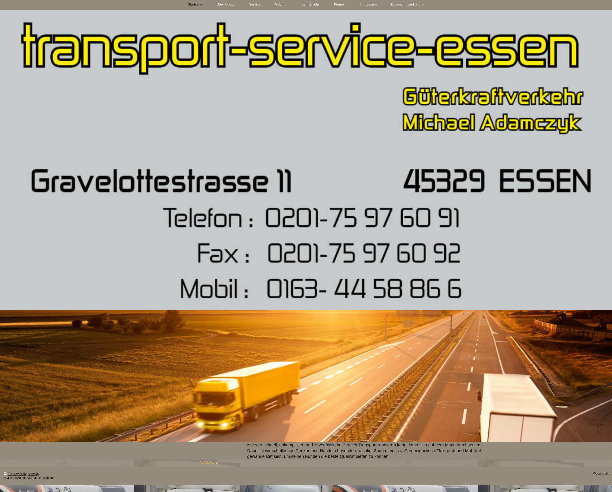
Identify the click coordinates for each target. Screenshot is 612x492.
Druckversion (17, 474)
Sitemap (33, 474)
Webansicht (600, 473)
